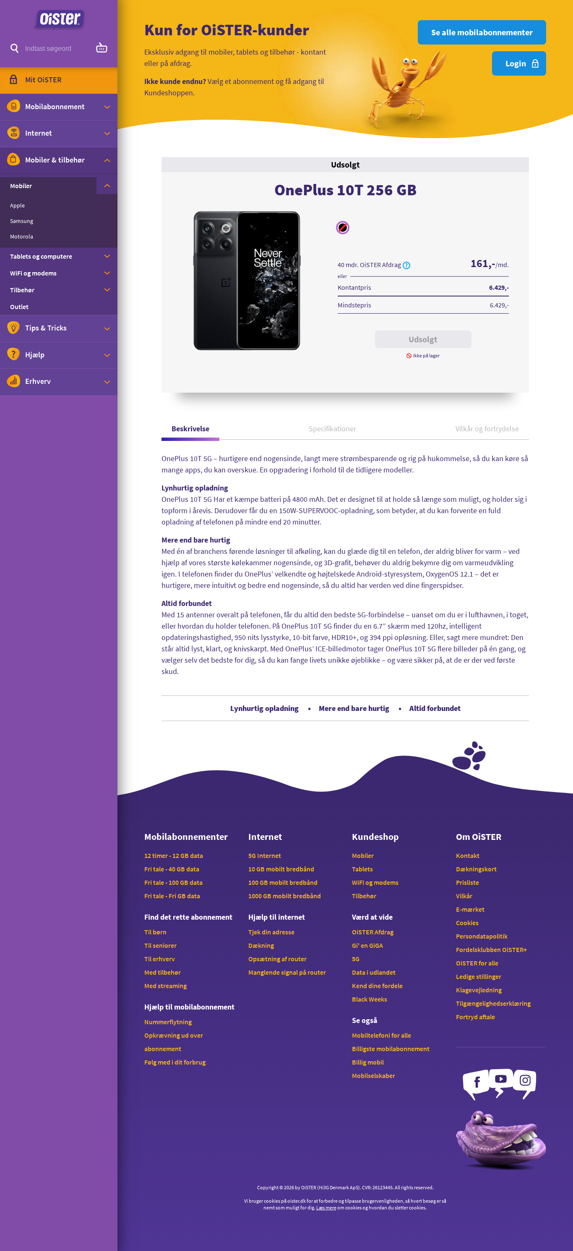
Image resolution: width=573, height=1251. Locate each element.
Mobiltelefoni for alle (381, 1035)
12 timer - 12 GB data (173, 855)
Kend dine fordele (377, 985)
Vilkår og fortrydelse (487, 428)
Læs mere (326, 1207)
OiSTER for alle (477, 963)
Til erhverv (159, 959)
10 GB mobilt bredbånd (281, 869)
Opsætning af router (277, 959)
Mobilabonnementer (186, 836)
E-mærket (470, 909)
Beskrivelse (190, 428)
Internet (265, 836)
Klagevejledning (479, 990)
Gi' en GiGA (367, 945)
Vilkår (464, 896)
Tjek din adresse (271, 932)
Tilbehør (364, 896)
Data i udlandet (374, 972)
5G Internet (264, 855)
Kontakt (467, 855)
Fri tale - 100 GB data (173, 882)
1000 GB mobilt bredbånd (284, 896)
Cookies (467, 922)
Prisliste (467, 882)
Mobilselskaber (373, 1075)
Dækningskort (476, 869)
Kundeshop (375, 836)
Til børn (155, 932)
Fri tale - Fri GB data (172, 896)
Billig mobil (368, 1062)
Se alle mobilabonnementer (482, 32)
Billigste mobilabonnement (391, 1048)
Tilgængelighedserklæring (493, 1003)
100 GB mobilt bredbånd (283, 882)
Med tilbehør (162, 972)
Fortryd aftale (475, 1016)
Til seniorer (160, 945)
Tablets (362, 869)
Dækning (261, 945)
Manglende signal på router (287, 972)
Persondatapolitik (482, 936)
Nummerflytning (168, 1022)
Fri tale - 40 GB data (171, 869)
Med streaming (165, 985)
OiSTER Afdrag (372, 932)
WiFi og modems (375, 882)
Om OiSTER (478, 836)
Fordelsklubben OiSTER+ (491, 949)
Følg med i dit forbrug (175, 1062)
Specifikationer (332, 428)
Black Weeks (369, 999)
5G (355, 959)
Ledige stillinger (478, 976)
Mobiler (363, 855)
